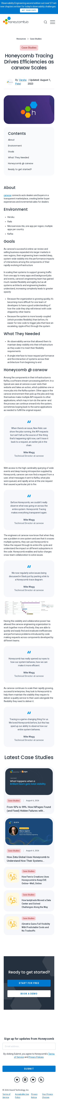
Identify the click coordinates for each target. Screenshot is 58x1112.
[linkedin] (25, 1079)
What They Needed (18, 157)
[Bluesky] (17, 1079)
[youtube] (33, 1079)
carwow (7, 195)
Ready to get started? (20, 169)
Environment (15, 145)
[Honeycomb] (15, 22)
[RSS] (41, 1079)
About (11, 139)
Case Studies (36, 39)
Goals (11, 151)
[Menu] (52, 22)
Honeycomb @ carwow (20, 163)
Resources (21, 39)
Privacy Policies (36, 1057)
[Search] (45, 22)
